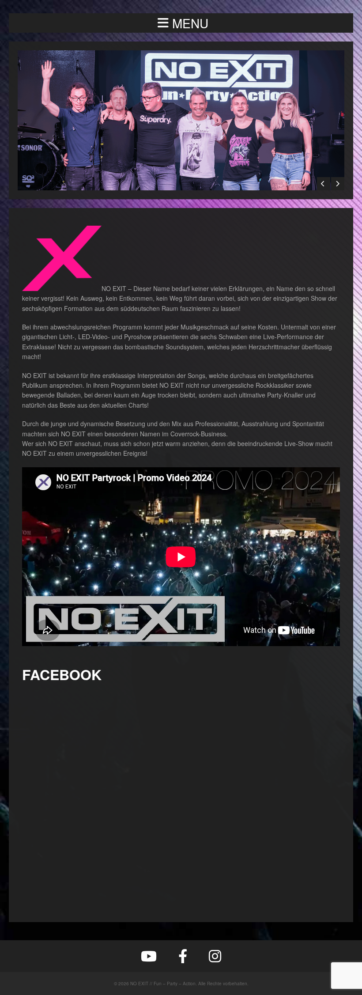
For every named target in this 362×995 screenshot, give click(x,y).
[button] (181, 23)
